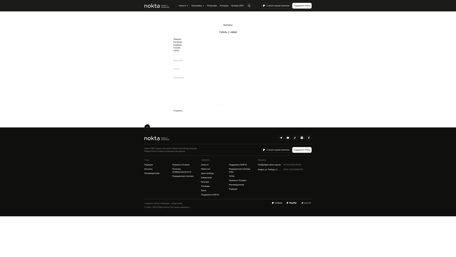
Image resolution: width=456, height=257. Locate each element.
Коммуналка (206, 178)
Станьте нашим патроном (278, 6)
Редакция (148, 165)
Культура (205, 182)
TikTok (176, 51)
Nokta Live (205, 169)
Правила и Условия (181, 165)
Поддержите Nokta (302, 6)
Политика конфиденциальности (181, 170)
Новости (182, 6)
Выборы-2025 (237, 6)
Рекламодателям (151, 173)
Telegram (177, 39)
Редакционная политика (183, 176)
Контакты (148, 169)
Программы (196, 6)
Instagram (177, 45)
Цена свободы (207, 173)
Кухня (203, 190)
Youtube (176, 48)
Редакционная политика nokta (239, 170)
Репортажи (212, 6)
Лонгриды (224, 6)
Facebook (177, 42)
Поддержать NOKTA (210, 195)
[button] (249, 5)
